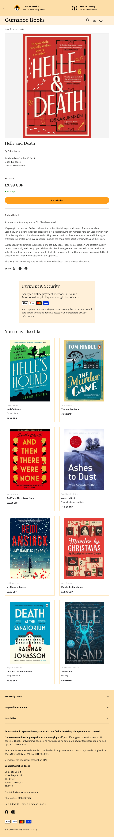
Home (7, 29)
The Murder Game (70, 409)
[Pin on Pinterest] (26, 269)
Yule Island (66, 671)
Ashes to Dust (68, 498)
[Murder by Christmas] (84, 548)
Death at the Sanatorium (19, 671)
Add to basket (57, 200)
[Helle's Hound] (30, 370)
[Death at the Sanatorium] (30, 633)
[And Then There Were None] (30, 459)
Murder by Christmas (72, 587)
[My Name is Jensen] (30, 548)
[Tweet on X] (14, 269)
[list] (57, 86)
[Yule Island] (84, 633)
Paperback (9, 178)
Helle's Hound (14, 409)
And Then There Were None (20, 498)
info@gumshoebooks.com (24, 792)
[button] (101, 20)
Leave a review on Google (33, 803)
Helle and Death (18, 29)
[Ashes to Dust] (84, 459)
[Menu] (107, 20)
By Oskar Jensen (13, 151)
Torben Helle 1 (12, 215)
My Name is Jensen (16, 587)
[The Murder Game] (84, 370)
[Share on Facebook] (20, 269)
